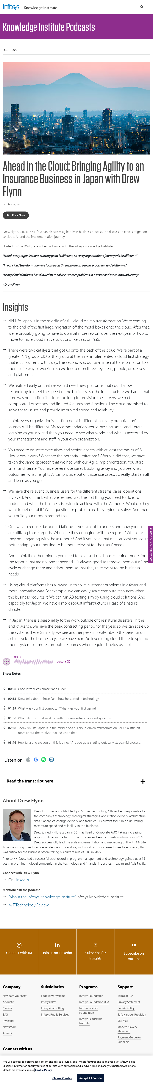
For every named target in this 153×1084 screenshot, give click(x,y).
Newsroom (9, 1027)
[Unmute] (66, 661)
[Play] (6, 661)
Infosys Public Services (55, 1014)
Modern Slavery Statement (127, 1029)
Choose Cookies (62, 1078)
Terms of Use (125, 996)
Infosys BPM (48, 1002)
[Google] (35, 760)
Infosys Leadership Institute (90, 1021)
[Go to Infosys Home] (30, 7)
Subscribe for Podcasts (150, 544)
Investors (8, 1020)
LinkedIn (21, 879)
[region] (76, 1069)
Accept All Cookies (90, 1078)
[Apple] (28, 760)
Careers (7, 1008)
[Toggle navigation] (148, 7)
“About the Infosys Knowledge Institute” (42, 896)
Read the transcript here (30, 781)
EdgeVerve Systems (53, 996)
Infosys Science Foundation (88, 1010)
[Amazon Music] (51, 760)
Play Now (18, 215)
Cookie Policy (126, 1008)
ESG (5, 1014)
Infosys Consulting (52, 1008)
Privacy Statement (129, 1002)
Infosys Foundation (91, 996)
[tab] (76, 781)
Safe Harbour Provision (132, 1014)
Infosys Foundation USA (94, 1002)
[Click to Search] (142, 7)
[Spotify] (43, 760)
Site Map (123, 1020)
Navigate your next (14, 996)
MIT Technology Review (28, 905)
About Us (8, 1002)
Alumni (7, 1033)
